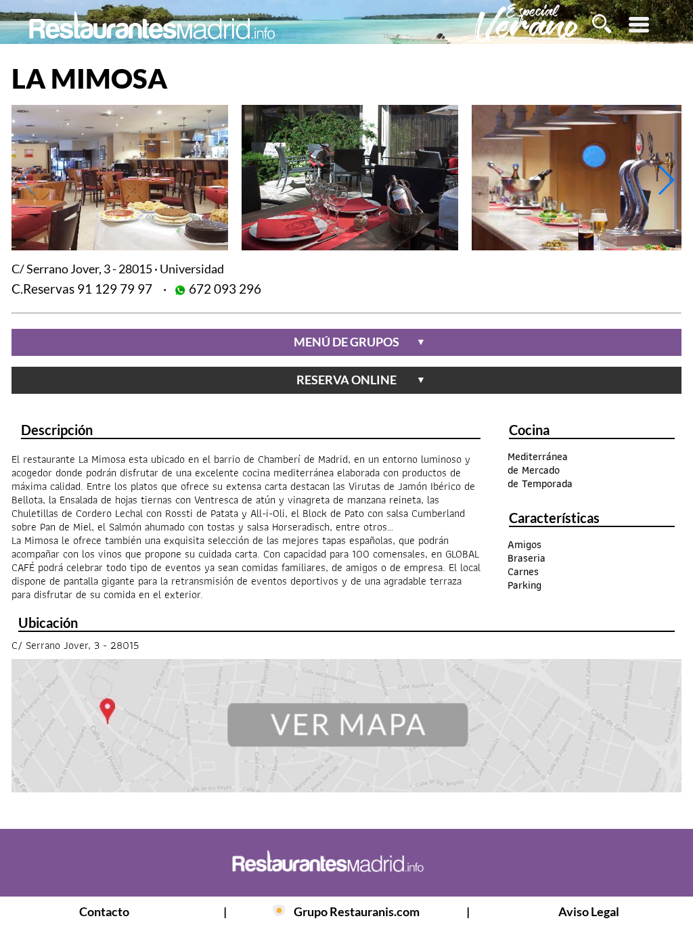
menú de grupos (360, 341)
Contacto (104, 911)
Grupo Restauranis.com (357, 911)
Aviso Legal (588, 911)
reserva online (361, 379)
